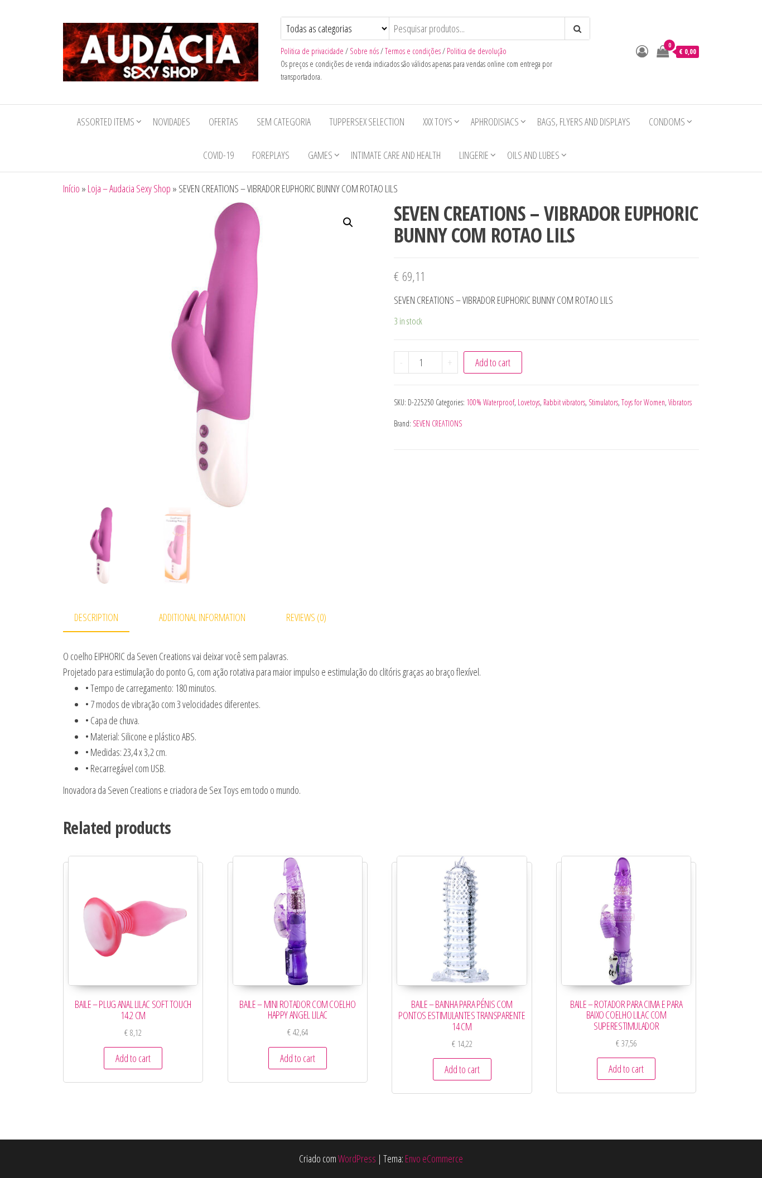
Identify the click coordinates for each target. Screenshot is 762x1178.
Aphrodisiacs (495, 121)
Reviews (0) (306, 617)
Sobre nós (364, 51)
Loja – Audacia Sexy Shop (129, 188)
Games (320, 155)
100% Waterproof (490, 402)
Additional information (202, 617)
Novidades (171, 121)
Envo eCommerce (434, 1158)
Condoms (667, 121)
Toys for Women (643, 402)
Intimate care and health (396, 155)
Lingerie (474, 155)
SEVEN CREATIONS (437, 423)
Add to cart (492, 362)
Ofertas (223, 121)
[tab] (104, 618)
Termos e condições (413, 51)
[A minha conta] (642, 50)
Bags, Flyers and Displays (583, 121)
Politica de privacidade (312, 51)
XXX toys (437, 121)
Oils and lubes (533, 155)
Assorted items (105, 121)
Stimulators (603, 402)
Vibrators (680, 402)
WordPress (357, 1158)
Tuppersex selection (366, 121)
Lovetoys (529, 402)
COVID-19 (218, 155)
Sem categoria (284, 121)
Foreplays (271, 155)
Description (96, 617)
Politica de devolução (477, 51)
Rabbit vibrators (564, 402)
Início (71, 188)
